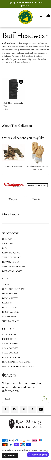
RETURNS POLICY (11, 252)
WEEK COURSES (10, 343)
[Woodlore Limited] (25, 17)
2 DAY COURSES (10, 348)
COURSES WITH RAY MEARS (16, 362)
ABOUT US (7, 243)
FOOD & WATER (10, 298)
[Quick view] (21, 82)
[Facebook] (5, 409)
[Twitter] (14, 409)
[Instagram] (23, 409)
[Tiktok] (32, 409)
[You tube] (40, 409)
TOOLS (5, 284)
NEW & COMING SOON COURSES (19, 366)
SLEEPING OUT (9, 293)
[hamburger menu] (5, 17)
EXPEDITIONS (9, 339)
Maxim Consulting (39, 450)
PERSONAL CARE (10, 312)
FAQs (4, 248)
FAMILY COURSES (11, 357)
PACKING (7, 302)
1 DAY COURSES (10, 352)
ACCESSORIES (9, 316)
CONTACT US (9, 239)
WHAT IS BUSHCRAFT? (13, 266)
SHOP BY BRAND (10, 321)
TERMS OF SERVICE (12, 257)
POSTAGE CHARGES (12, 271)
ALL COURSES (9, 334)
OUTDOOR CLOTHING (13, 289)
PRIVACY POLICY (10, 262)
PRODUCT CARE (10, 307)
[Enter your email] (44, 398)
